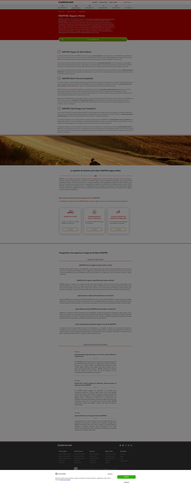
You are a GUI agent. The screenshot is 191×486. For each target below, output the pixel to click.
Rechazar (110, 474)
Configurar (126, 482)
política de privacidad (64, 479)
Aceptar (126, 477)
